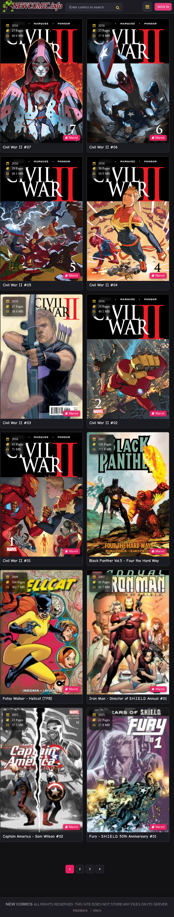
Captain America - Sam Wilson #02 (33, 836)
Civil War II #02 (103, 423)
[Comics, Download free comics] (32, 9)
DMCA (97, 910)
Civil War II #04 (103, 285)
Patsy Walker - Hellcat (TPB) (27, 698)
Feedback (80, 910)
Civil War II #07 (17, 147)
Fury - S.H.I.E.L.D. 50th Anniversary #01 (122, 836)
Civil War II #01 (17, 561)
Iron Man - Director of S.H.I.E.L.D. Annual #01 (128, 698)
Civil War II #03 (17, 423)
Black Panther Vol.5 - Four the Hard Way (124, 561)
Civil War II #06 (103, 147)
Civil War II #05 (17, 285)
